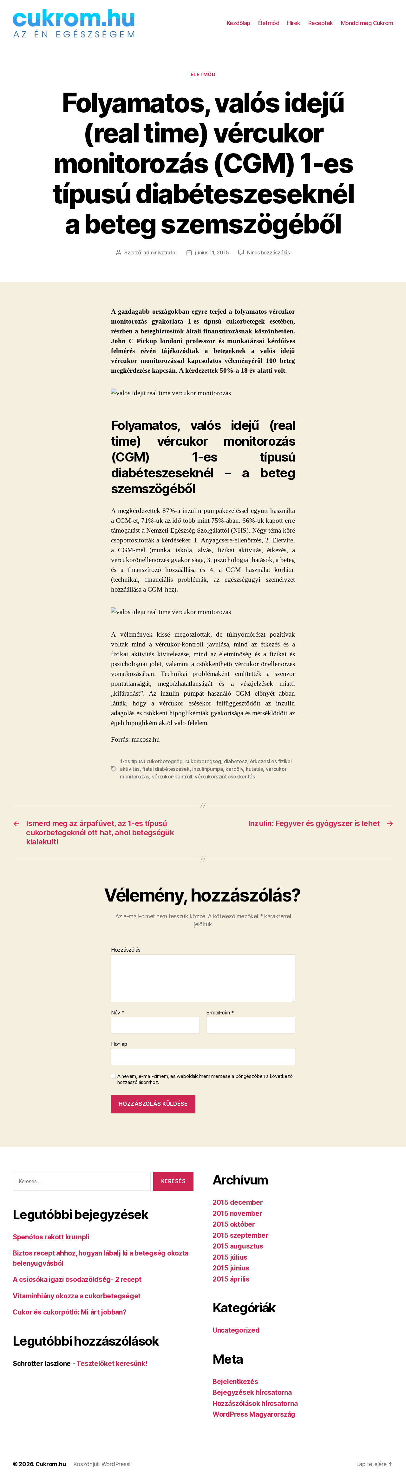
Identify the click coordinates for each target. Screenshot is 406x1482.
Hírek (293, 23)
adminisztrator (160, 252)
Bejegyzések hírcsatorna (252, 1392)
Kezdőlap (238, 23)
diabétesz (235, 761)
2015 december (238, 1202)
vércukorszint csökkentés (225, 776)
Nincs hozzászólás (268, 252)
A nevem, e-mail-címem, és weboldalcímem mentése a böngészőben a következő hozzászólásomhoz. (204, 1079)
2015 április (231, 1279)
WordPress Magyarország (254, 1414)
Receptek (320, 23)
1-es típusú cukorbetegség (151, 761)
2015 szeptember (240, 1235)
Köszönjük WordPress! (102, 1464)
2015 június (231, 1268)
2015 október (234, 1224)
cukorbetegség (203, 761)
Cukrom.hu (51, 1464)
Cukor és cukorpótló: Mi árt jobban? (70, 1312)
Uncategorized (236, 1330)
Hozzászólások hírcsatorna (255, 1403)
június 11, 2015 (212, 252)
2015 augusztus (238, 1246)
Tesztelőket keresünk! (111, 1363)
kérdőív (234, 769)
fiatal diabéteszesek (166, 769)
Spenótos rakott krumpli (51, 1237)
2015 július (230, 1257)
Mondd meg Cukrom (367, 23)
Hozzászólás (126, 950)
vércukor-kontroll (172, 776)
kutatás (254, 769)
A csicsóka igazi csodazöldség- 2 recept (77, 1279)
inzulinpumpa (207, 769)
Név (118, 1013)
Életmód (268, 23)
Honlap (119, 1044)
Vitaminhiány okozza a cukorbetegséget (77, 1296)
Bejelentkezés (235, 1382)
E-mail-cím (220, 1013)
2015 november (237, 1213)
